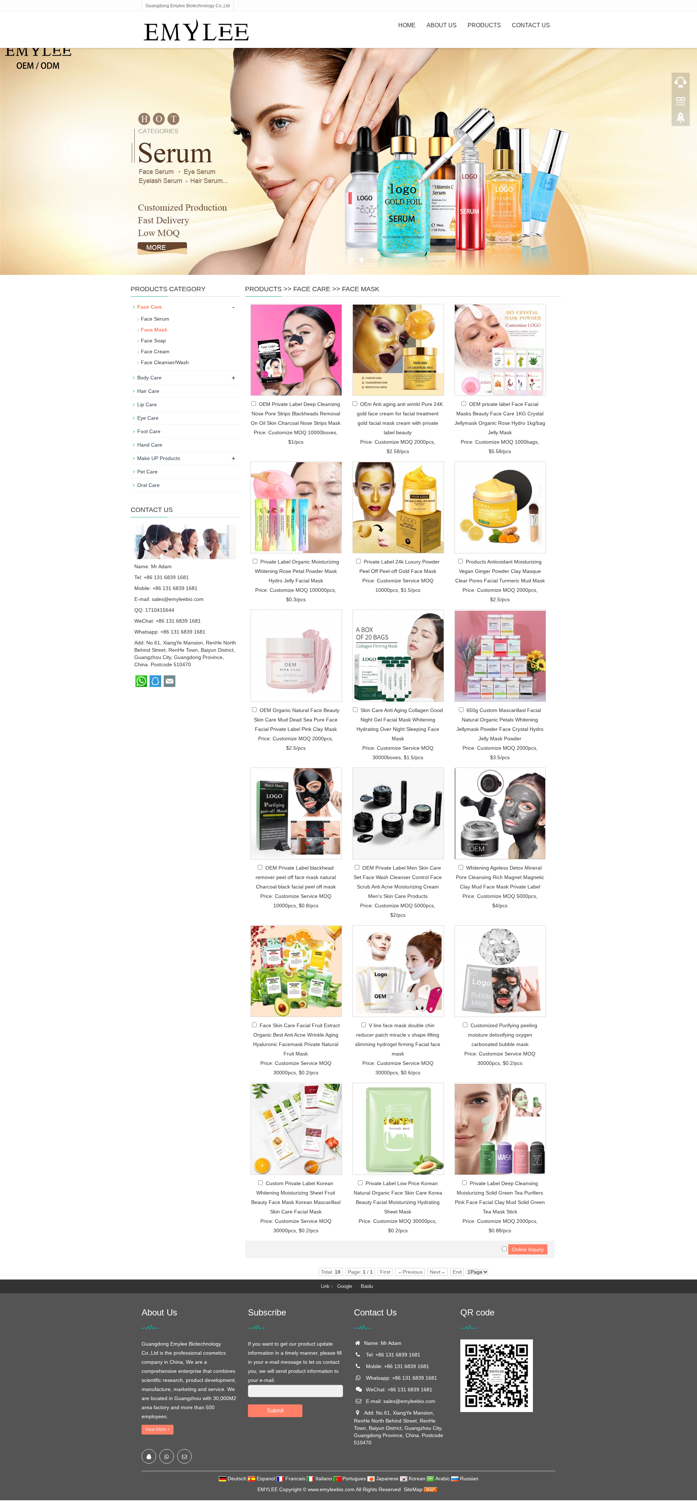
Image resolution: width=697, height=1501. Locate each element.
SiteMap (413, 1489)
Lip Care (147, 404)
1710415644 (159, 610)
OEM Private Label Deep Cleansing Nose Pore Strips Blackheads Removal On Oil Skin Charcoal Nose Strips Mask (296, 413)
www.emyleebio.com (331, 1489)
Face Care (311, 289)
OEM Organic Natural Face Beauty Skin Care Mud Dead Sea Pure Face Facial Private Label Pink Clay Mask (296, 719)
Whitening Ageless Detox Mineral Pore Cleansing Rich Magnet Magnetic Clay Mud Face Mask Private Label (500, 877)
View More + (157, 1429)
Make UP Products (158, 458)
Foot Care (148, 431)
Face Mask (360, 289)
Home (407, 25)
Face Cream (155, 351)
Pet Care (147, 472)
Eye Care (148, 418)
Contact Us (531, 25)
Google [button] (344, 1286)
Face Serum (155, 319)
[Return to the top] (681, 120)
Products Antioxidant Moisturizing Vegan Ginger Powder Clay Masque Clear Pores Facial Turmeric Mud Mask (500, 571)
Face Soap (153, 340)
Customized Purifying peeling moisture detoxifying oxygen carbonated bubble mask (502, 1034)
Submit (275, 1410)
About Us (442, 25)
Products (484, 25)
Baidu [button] (367, 1286)
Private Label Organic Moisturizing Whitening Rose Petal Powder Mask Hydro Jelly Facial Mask (297, 571)
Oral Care (148, 485)
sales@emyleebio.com (178, 599)
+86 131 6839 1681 (182, 632)
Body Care (149, 378)
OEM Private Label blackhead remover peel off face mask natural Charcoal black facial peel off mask (296, 877)
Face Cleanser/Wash (165, 362)
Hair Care (148, 391)
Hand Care (149, 445)
